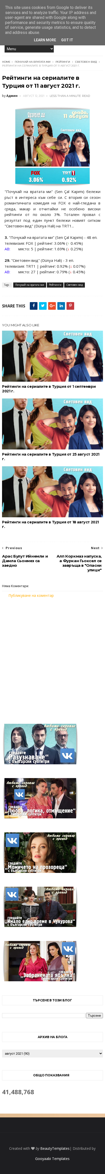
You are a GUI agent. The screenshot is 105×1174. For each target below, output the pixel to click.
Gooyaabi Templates (52, 1158)
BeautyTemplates (55, 1148)
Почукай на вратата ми (32, 61)
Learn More (45, 40)
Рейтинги (63, 61)
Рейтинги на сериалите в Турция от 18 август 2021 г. (50, 524)
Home (6, 61)
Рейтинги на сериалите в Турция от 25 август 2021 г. (50, 456)
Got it (67, 40)
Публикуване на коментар (31, 595)
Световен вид (86, 61)
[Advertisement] (52, 657)
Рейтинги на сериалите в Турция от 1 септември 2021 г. (49, 388)
